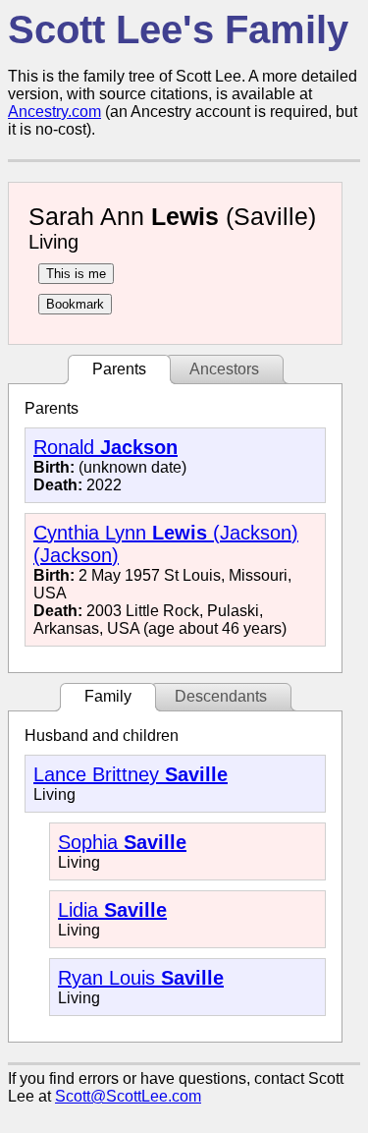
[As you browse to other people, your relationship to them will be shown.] (76, 273)
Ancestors (224, 369)
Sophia (122, 842)
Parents (119, 369)
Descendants (221, 696)
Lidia (112, 910)
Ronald (105, 447)
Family (107, 696)
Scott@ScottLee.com (128, 1096)
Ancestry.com (54, 111)
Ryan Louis (141, 978)
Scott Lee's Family (178, 29)
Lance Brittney (130, 774)
